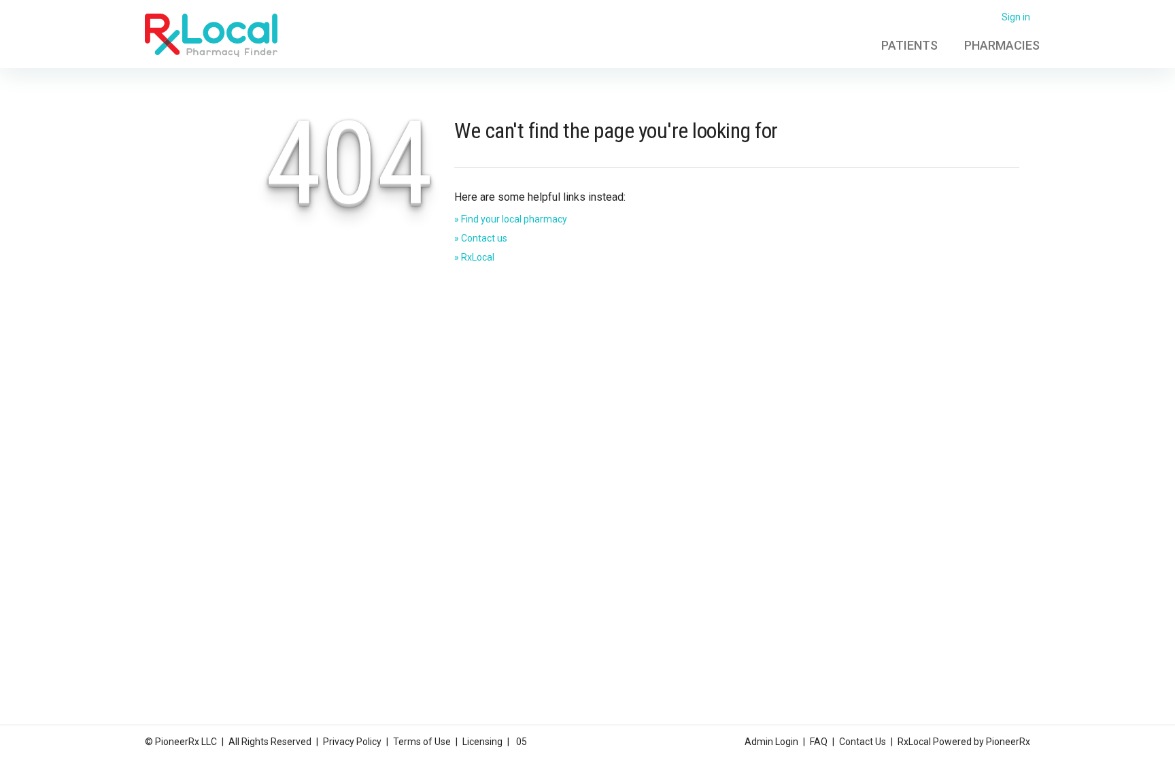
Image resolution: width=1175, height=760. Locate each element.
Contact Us (862, 741)
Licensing (482, 741)
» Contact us (480, 238)
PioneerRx (1008, 741)
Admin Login (771, 741)
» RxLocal (474, 257)
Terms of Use (422, 741)
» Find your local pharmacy (510, 219)
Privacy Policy (352, 741)
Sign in (1016, 17)
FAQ (819, 741)
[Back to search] (211, 34)
